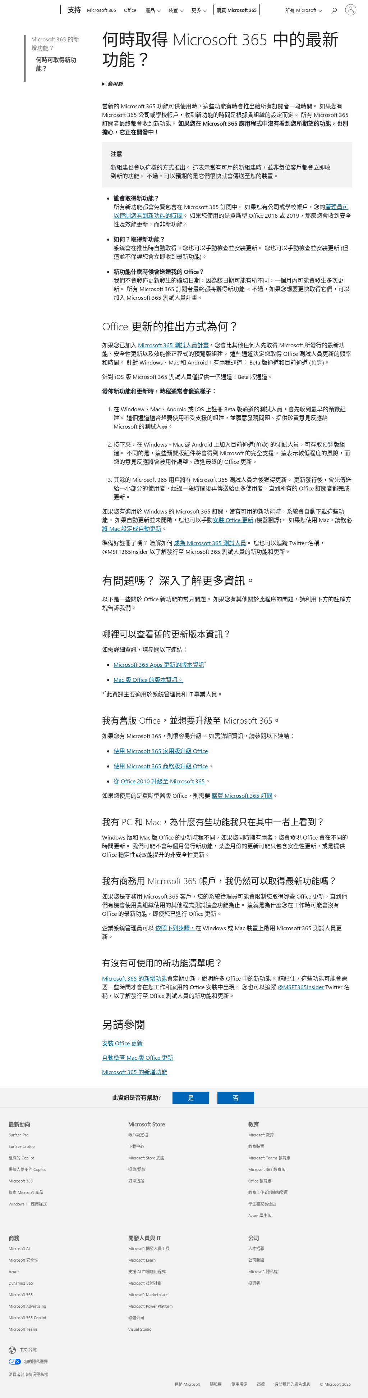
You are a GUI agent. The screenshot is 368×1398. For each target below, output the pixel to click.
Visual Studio (139, 1329)
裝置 (173, 10)
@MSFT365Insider (301, 987)
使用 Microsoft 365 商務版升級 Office (161, 766)
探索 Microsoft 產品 (26, 1192)
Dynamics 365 (21, 1283)
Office (130, 10)
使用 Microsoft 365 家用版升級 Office (161, 751)
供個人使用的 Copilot (27, 1169)
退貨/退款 (137, 1169)
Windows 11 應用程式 (28, 1204)
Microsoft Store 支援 (146, 1158)
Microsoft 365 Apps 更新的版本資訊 (159, 664)
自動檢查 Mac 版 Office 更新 (137, 1057)
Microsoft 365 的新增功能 (134, 978)
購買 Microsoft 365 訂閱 (242, 795)
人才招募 (256, 1248)
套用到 (115, 83)
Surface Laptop (21, 1146)
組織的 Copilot (21, 1158)
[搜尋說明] (333, 9)
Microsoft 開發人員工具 (149, 1248)
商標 (261, 1384)
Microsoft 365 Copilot (27, 1317)
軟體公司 (136, 1317)
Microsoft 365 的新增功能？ (55, 43)
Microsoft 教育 (261, 1134)
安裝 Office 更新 (233, 520)
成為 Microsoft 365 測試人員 (210, 543)
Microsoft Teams (23, 1329)
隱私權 (216, 1384)
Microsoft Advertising (27, 1306)
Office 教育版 (259, 1181)
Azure (14, 1271)
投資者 (254, 1283)
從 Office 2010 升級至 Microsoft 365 (159, 781)
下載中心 (136, 1146)
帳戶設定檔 (138, 1134)
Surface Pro (18, 1134)
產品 (150, 10)
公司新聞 (256, 1260)
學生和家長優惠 (262, 1204)
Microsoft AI (19, 1248)
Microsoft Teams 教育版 (269, 1158)
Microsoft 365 (101, 10)
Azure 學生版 (259, 1215)
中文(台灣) (28, 1349)
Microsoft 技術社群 (145, 1283)
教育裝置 (256, 1146)
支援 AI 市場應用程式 (147, 1271)
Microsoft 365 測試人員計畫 (173, 345)
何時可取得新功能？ (56, 64)
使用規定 (239, 1384)
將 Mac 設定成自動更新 (131, 528)
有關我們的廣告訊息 (292, 1384)
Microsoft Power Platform (150, 1306)
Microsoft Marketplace (148, 1294)
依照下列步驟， (175, 928)
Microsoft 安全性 (23, 1260)
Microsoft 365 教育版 (266, 1169)
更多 (196, 10)
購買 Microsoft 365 (237, 10)
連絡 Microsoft (187, 1384)
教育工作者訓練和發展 (268, 1192)
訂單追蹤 (136, 1181)
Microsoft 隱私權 (263, 1271)
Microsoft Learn (142, 1260)
